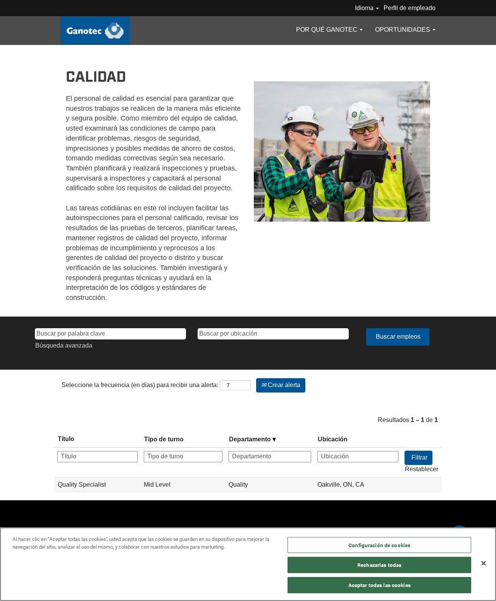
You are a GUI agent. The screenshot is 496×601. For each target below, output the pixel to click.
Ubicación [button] (333, 439)
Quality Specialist (82, 484)
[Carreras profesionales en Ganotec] (95, 30)
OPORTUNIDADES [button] (403, 29)
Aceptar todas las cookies (379, 585)
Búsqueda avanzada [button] (63, 345)
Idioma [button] (365, 8)
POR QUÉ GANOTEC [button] (327, 29)
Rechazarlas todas (379, 565)
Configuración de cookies (379, 545)
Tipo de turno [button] (164, 439)
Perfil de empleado (410, 8)
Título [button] (66, 439)
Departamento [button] (250, 439)
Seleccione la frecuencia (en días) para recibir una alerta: (140, 385)
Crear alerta (283, 385)
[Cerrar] (483, 563)
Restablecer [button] (421, 469)
